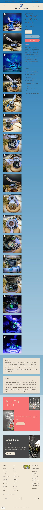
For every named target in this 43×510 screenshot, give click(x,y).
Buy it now (32, 40)
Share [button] (27, 44)
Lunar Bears (10, 453)
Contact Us (5, 483)
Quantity (26, 29)
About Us (5, 471)
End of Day (20, 423)
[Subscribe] (20, 498)
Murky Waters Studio (19, 507)
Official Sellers (6, 476)
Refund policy (6, 490)
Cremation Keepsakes (5, 480)
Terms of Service (5, 487)
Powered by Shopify (26, 507)
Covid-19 (5, 473)
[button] (4, 6)
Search (4, 468)
